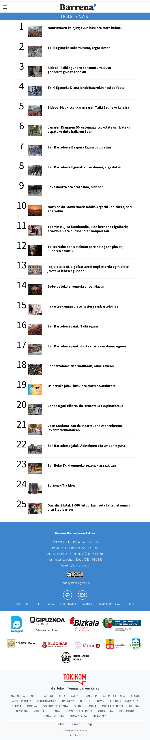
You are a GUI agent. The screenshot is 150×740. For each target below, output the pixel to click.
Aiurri (48, 696)
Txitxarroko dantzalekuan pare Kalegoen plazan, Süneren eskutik (85, 248)
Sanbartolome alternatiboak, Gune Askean (81, 366)
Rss (131, 604)
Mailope (39, 711)
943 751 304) (91, 548)
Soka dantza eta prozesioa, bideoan (76, 187)
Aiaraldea (18, 696)
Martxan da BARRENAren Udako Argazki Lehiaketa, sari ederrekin (90, 209)
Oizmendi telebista (78, 711)
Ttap (89, 724)
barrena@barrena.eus (75, 565)
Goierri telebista (55, 706)
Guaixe (78, 706)
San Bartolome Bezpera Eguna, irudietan (79, 147)
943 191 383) (93, 559)
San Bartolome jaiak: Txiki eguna (73, 326)
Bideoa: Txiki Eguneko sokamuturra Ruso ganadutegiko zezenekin (79, 69)
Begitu (85, 701)
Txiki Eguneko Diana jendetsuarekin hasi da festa (86, 87)
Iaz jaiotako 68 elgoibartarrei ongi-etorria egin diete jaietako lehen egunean (88, 268)
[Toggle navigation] (5, 7)
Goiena (32, 706)
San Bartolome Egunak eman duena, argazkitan (84, 167)
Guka (92, 706)
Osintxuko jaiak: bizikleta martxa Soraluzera (82, 386)
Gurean (75, 724)
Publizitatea (68, 604)
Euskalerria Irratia (124, 701)
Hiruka (134, 706)
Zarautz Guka (54, 716)
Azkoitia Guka (46, 701)
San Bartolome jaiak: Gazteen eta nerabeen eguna (87, 346)
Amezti (75, 696)
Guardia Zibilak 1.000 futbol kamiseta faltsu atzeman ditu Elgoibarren (89, 507)
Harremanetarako (110, 604)
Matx (61, 724)
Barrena (68, 701)
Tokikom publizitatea (75, 730)
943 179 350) (90, 542)
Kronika (22, 711)
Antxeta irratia (114, 696)
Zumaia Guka (78, 716)
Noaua (55, 711)
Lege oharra (45, 604)
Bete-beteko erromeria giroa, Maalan (76, 286)
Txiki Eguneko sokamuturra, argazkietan (79, 48)
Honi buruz (23, 604)
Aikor (34, 696)
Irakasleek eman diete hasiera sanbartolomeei (83, 306)
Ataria (135, 696)
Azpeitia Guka (21, 701)
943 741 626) (94, 554)
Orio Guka (105, 711)
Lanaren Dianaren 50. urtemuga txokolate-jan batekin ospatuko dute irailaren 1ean (89, 129)
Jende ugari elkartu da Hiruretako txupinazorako (85, 406)
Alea (62, 696)
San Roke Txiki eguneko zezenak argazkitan (82, 465)
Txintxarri (126, 711)
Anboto (91, 696)
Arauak (87, 604)
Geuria (16, 706)
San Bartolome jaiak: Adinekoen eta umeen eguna (86, 445)
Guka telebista (112, 706)
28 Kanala (99, 716)
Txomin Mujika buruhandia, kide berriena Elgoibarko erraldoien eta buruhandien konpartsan (88, 229)
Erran (99, 701)
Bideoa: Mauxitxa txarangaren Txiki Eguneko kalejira (88, 107)
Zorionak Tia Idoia (62, 485)
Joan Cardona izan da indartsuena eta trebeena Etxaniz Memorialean (85, 427)
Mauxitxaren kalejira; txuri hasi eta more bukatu (85, 28)
